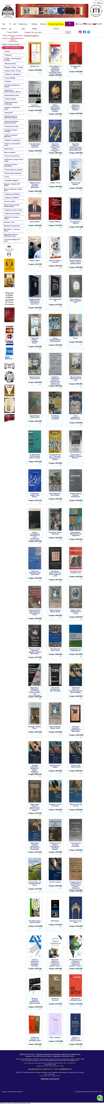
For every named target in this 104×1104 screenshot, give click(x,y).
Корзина (69, 24)
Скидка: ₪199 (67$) (35, 1007)
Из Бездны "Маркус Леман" (34, 727)
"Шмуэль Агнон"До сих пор (75, 805)
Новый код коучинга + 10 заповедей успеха (35, 1039)
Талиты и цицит (9, 201)
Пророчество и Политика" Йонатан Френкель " (75, 456)
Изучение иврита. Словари (11, 130)
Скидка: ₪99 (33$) (55, 114)
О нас (10, 24)
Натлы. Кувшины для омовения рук (11, 205)
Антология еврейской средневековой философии (76, 729)
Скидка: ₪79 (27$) (55, 225)
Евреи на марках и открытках (55, 261)
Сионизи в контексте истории (35, 105)
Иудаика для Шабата (12, 194)
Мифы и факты (35, 260)
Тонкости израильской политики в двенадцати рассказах (34, 963)
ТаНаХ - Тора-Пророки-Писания (13, 59)
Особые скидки (34, 24)
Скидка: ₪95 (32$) (35, 1044)
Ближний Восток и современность (76, 649)
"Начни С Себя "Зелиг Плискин (75, 766)
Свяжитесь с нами (23, 24)
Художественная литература (10, 103)
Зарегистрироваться (13, 48)
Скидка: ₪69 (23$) (55, 75)
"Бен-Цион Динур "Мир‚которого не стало (75, 378)
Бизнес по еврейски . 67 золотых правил (75, 1039)
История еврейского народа (12, 85)
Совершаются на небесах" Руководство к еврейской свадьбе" (55, 846)
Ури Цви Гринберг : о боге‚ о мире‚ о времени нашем (75, 262)
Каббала (8, 81)
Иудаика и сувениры (12, 140)
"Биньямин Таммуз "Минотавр (55, 533)
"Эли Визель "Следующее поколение (55, 417)
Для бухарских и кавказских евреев (10, 116)
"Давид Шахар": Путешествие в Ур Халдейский (75, 534)
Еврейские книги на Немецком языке (11, 235)
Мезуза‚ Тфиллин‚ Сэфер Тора (13, 189)
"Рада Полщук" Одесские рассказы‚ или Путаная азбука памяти (35, 807)
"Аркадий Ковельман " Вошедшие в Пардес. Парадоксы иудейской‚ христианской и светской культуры (34, 771)
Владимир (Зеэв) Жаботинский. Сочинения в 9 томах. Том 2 (34, 302)
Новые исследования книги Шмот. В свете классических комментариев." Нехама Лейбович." (34, 537)
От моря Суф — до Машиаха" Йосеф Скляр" (35, 883)
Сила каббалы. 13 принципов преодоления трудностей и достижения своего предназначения (55, 70)
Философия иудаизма (13, 173)
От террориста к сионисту (75, 222)
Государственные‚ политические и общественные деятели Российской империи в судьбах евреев (75, 886)
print (14, 24)
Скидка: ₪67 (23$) (35, 541)
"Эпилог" (76, 338)
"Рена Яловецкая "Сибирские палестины (34, 145)
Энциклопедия (10, 99)
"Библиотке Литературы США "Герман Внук (34, 572)
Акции (7, 51)
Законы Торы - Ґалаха (13, 71)
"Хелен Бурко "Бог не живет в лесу (75, 572)
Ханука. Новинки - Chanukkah (11, 165)
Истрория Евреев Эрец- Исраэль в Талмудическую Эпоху (34, 612)
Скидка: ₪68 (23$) (55, 654)
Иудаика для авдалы (12, 213)
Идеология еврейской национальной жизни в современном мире (55, 147)
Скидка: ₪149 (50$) (35, 926)
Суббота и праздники (13, 74)
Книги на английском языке (12, 144)
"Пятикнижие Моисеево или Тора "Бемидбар (55, 689)
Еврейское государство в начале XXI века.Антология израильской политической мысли (55, 381)
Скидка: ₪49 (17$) (35, 500)
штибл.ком (19, 1091)
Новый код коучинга (55, 999)
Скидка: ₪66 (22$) (55, 386)
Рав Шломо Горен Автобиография (35, 921)
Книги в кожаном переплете (10, 135)
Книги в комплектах (12, 156)
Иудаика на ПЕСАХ (12, 198)
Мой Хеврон (55, 921)
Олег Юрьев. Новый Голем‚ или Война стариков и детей (55, 573)
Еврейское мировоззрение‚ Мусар (12, 90)
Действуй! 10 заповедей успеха (75, 999)
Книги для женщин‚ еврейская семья (11, 122)
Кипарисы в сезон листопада (55, 805)
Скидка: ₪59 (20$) (35, 70)
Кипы (7, 177)
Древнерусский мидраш (55, 766)
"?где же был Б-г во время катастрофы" (75, 844)
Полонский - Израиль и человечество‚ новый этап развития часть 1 (55, 963)
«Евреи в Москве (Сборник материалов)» (75, 495)
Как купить (4, 24)
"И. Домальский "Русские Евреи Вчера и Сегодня (34, 456)
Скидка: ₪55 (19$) (35, 421)
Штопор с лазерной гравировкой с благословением (34, 1001)
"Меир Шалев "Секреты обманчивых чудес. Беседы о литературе (34, 846)
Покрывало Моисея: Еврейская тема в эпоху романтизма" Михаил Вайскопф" (75, 147)
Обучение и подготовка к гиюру (13, 160)
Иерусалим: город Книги (75, 921)
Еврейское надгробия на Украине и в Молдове (75, 107)
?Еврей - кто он (55, 183)
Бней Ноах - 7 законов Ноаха (12, 230)
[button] (98, 3)
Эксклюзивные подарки (13, 169)
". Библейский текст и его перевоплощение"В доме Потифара (75, 690)
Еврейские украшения (12, 226)
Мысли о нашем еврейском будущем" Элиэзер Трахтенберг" (35, 651)
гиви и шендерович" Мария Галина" (76, 417)
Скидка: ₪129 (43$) (76, 735)
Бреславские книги (12, 95)
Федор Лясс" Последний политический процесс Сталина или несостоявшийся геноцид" (34, 692)
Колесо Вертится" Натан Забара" (55, 494)
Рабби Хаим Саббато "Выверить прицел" (35, 340)
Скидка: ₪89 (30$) (75, 153)
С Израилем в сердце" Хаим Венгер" (34, 495)
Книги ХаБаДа (10, 78)
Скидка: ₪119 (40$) (76, 227)
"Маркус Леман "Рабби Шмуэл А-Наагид (75, 611)
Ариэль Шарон (35, 221)
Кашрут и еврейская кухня (12, 108)
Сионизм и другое (11, 180)
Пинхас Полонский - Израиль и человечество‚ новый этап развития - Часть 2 (75, 963)
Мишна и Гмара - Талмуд (14, 67)
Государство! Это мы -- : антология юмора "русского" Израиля (55, 457)
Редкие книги (8, 149)
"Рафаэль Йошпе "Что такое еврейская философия (34, 185)
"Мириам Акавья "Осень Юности (34, 377)
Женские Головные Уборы (11, 217)
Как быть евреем (55, 882)
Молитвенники (10, 63)
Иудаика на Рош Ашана (13, 210)
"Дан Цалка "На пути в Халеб (55, 649)
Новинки (8, 55)
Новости (43, 24)
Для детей (9, 112)
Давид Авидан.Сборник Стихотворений (55, 339)
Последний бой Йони (76, 67)
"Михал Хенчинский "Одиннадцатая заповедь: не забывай (55, 108)
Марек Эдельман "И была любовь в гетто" (75, 301)
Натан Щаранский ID (55, 300)
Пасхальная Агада (11, 126)
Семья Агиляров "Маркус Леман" (55, 610)
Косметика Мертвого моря (12, 240)
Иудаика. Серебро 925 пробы (12, 184)
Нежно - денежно (55, 1037)
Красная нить (34, 66)
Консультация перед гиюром (56, 24)
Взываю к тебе (9, 222)
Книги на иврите (10, 152)
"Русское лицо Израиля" (75, 183)
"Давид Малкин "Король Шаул (35, 416)
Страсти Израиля (55, 221)
